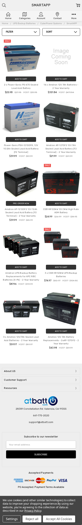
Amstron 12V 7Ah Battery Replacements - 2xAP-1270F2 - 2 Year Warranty (61, 340)
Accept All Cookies (59, 519)
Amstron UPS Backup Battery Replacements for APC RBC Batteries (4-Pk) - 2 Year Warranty (21, 276)
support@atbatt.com (41, 422)
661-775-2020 (41, 415)
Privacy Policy (32, 510)
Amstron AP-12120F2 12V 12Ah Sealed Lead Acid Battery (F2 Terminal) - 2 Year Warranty (21, 212)
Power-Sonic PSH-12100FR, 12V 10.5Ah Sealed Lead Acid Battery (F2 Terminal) (21, 148)
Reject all (32, 519)
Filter (9, 31)
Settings (12, 519)
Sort (49, 31)
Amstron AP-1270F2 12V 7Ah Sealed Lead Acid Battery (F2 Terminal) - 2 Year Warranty (61, 148)
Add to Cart (21, 79)
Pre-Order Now (21, 203)
